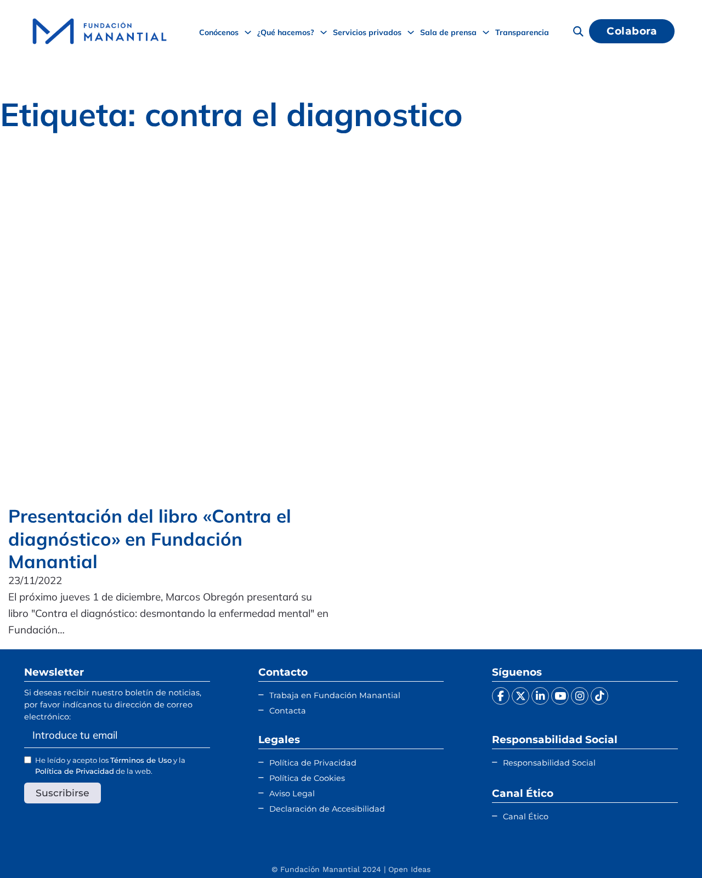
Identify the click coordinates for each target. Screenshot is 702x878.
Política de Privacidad (74, 771)
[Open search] (578, 31)
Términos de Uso (141, 760)
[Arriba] (666, 848)
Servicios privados (367, 32)
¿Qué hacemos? (285, 32)
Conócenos (219, 32)
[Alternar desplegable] (248, 32)
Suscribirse (62, 792)
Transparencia (522, 32)
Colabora (632, 31)
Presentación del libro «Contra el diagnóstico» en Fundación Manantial (149, 539)
